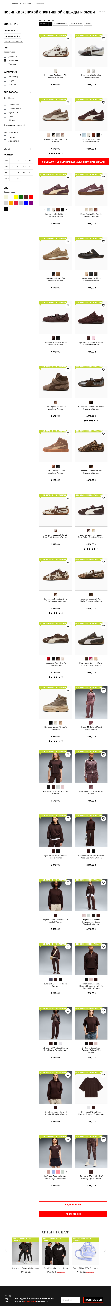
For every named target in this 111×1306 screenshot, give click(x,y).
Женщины (27, 3)
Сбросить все (9, 52)
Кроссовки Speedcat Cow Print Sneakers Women (55, 600)
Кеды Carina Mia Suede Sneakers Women (91, 215)
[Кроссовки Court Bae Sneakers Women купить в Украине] (55, 253)
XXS (6, 172)
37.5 (24, 161)
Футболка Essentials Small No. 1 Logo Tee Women (56, 1177)
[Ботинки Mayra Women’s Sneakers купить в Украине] (55, 702)
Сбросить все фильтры (13, 41)
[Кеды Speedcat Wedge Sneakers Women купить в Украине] (55, 382)
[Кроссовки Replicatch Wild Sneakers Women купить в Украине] (55, 50)
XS (12, 172)
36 (12, 161)
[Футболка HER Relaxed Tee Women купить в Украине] (55, 766)
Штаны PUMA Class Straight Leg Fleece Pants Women (55, 1049)
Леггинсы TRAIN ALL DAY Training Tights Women (91, 1177)
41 (30, 166)
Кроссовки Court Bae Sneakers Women (55, 279)
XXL (18, 178)
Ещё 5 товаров (73, 1204)
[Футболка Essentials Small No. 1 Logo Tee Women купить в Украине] (55, 1151)
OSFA (7, 178)
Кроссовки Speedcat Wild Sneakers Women (91, 471)
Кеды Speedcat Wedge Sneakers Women (55, 407)
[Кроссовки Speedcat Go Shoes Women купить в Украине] (55, 638)
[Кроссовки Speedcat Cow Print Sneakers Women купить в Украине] (55, 574)
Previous (80, 135)
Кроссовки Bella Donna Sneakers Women (91, 140)
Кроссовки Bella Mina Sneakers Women (91, 76)
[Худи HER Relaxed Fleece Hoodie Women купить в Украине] (55, 830)
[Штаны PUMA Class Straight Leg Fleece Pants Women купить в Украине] (55, 1023)
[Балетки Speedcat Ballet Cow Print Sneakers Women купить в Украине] (55, 510)
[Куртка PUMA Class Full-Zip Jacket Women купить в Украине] (55, 895)
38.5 (6, 166)
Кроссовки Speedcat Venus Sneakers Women (91, 343)
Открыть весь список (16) (14, 125)
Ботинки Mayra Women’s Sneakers (55, 728)
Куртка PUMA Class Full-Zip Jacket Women (55, 920)
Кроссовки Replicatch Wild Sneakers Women (56, 76)
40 (18, 166)
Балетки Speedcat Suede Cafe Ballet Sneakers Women (91, 536)
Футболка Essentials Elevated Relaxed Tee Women (91, 1050)
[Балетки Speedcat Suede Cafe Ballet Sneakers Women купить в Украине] (91, 510)
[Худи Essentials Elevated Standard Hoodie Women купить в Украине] (55, 1087)
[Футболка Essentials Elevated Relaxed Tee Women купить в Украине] (91, 1023)
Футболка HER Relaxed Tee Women (55, 792)
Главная (14, 3)
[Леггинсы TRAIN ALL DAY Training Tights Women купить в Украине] (91, 1151)
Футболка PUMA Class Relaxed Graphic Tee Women (91, 1113)
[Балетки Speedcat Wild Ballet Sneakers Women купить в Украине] (91, 574)
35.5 (6, 161)
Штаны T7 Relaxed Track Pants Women (91, 728)
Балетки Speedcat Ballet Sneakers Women (56, 343)
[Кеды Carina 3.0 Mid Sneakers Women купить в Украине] (55, 446)
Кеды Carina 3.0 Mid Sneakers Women (55, 471)
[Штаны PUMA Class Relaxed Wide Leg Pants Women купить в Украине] (91, 830)
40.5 (24, 166)
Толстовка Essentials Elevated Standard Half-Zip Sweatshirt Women (91, 986)
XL (12, 178)
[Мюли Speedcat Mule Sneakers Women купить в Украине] (91, 253)
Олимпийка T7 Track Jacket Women (91, 792)
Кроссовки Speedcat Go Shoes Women (55, 664)
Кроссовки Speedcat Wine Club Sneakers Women (91, 664)
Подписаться (93, 1300)
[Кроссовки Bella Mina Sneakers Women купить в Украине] (91, 50)
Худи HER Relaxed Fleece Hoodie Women (55, 856)
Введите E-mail (67, 1300)
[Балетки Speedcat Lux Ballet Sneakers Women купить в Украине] (91, 382)
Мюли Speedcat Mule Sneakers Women (91, 279)
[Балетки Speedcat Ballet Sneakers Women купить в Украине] (55, 317)
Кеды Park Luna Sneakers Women (55, 140)
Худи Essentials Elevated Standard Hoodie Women (56, 1113)
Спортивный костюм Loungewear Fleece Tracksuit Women (91, 921)
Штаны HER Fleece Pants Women (55, 985)
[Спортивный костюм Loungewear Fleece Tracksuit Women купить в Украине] (91, 895)
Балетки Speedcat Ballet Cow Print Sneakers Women (55, 536)
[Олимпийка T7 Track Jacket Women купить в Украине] (91, 766)
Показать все (73, 1214)
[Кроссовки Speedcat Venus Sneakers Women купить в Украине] (91, 317)
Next (101, 135)
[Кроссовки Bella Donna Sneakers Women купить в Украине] (91, 114)
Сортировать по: (46, 20)
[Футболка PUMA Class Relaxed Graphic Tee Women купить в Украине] (91, 1087)
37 (18, 161)
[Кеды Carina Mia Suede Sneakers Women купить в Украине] (91, 189)
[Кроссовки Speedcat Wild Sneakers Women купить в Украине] (91, 446)
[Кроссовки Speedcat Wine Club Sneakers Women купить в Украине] (91, 638)
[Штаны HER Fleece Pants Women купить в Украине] (55, 959)
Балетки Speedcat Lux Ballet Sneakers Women (91, 407)
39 (12, 166)
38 (30, 161)
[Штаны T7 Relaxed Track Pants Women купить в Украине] (91, 702)
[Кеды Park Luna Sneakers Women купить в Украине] (55, 114)
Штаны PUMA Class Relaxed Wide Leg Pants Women (91, 856)
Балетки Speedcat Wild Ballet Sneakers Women (91, 600)
